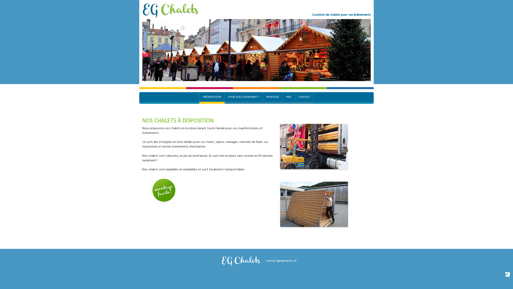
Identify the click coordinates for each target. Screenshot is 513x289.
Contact (304, 97)
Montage (272, 97)
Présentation (212, 97)
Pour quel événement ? (244, 97)
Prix (289, 97)
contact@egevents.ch (281, 260)
